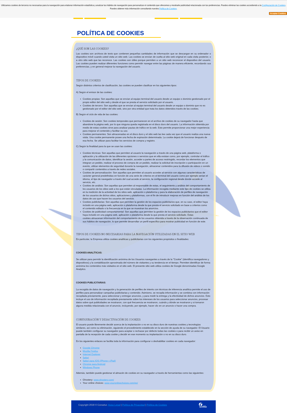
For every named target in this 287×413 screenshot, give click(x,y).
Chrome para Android (94, 364)
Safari (86, 357)
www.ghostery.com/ (104, 379)
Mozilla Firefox (90, 351)
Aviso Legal (114, 405)
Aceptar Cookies (278, 13)
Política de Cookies (157, 405)
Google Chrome (91, 347)
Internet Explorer (91, 354)
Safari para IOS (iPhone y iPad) (99, 360)
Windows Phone (91, 367)
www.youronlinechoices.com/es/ (121, 383)
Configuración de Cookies (274, 5)
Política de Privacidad (133, 405)
